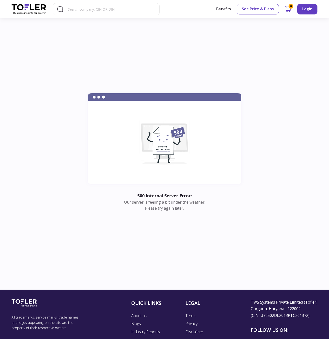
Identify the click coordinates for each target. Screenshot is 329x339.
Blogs (136, 323)
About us (139, 315)
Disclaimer (194, 331)
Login (307, 9)
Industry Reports (145, 331)
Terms (190, 315)
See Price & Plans (258, 9)
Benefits (223, 9)
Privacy (191, 323)
